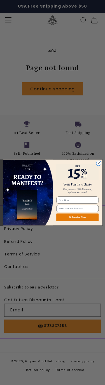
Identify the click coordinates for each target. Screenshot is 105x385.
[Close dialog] (98, 163)
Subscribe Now (77, 217)
